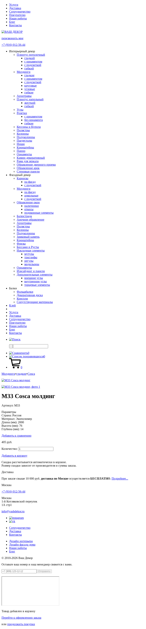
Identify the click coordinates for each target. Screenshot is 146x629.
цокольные (31, 195)
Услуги (13, 4)
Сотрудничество (19, 11)
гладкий (29, 58)
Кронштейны (25, 147)
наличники (31, 205)
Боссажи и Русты (28, 247)
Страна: (7, 415)
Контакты (15, 25)
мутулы (29, 254)
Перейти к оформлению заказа (21, 617)
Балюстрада (24, 216)
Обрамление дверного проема (36, 164)
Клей (12, 305)
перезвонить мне (12, 38)
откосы (28, 209)
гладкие (29, 75)
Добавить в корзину (14, 455)
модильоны (31, 264)
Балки (13, 288)
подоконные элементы (39, 212)
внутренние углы (35, 281)
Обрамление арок (28, 168)
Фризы (21, 243)
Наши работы (18, 18)
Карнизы (22, 178)
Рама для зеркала (28, 161)
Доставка (15, 8)
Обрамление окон (28, 202)
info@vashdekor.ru (13, 511)
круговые (30, 85)
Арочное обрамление (30, 219)
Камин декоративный (31, 157)
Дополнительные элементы (34, 274)
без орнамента (33, 120)
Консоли (22, 298)
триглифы (30, 257)
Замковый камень (28, 236)
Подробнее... (120, 478)
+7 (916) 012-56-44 (13, 44)
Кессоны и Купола (29, 126)
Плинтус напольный (30, 99)
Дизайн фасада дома (22, 544)
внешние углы (33, 278)
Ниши (21, 144)
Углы (20, 109)
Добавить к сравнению (16, 435)
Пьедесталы (24, 140)
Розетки (22, 113)
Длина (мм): (9, 422)
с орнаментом (33, 61)
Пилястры (23, 130)
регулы (28, 260)
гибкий (29, 68)
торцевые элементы (37, 284)
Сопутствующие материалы (35, 302)
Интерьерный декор (22, 51)
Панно (21, 150)
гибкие (28, 92)
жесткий (29, 102)
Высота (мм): (10, 425)
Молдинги (23, 71)
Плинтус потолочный (31, 54)
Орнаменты (24, 154)
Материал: (8, 418)
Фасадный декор (20, 175)
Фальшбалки (25, 291)
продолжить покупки (21, 624)
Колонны (23, 133)
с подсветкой (32, 65)
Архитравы (24, 96)
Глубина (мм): (11, 429)
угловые (29, 89)
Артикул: (7, 405)
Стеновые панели (28, 171)
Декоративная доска (30, 295)
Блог (12, 21)
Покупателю (17, 15)
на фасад (30, 181)
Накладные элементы (31, 250)
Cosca (31, 373)
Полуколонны (26, 137)
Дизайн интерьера (21, 541)
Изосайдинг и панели (31, 271)
